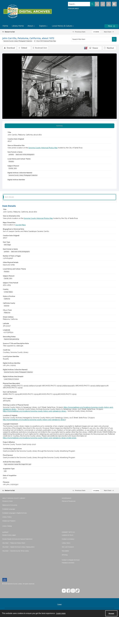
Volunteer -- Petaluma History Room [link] (13, 543)
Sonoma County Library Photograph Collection (17, 41)
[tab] (59, 126)
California (7, 299)
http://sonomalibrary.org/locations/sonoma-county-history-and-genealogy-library (34, 420)
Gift (5, 471)
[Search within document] (114, 39)
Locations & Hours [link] (67, 535)
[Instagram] (73, 591)
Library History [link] (7, 517)
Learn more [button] (61, 613)
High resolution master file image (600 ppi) (17, 464)
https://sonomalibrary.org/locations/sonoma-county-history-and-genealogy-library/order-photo (39, 438)
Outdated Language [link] (8, 509)
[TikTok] (77, 591)
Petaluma (7, 312)
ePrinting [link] (65, 555)
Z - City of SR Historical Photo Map (45, 41)
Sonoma (6, 306)
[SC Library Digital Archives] (27, 11)
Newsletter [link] (65, 551)
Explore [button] (42, 26)
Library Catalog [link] (7, 526)
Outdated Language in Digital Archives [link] (14, 513)
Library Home (18, 26)
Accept (111, 613)
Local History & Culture (11, 379)
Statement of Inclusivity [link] (9, 505)
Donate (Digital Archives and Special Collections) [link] (17, 539)
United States (8, 292)
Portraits (11, 161)
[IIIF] (86, 48)
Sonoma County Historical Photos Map (43, 148)
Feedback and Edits (68, 563)
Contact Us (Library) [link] (68, 539)
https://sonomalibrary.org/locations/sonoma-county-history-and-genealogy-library (34, 411)
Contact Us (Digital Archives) (70, 560)
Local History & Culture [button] (62, 26)
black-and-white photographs (25, 154)
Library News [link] (66, 543)
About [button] (30, 26)
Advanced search (73, 8)
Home (5, 26)
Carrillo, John (13, 168)
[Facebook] (68, 591)
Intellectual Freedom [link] (8, 521)
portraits (11, 154)
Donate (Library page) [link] (9, 535)
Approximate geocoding (11, 339)
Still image (7, 244)
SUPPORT (5, 532)
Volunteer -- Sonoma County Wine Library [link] (15, 551)
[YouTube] (64, 591)
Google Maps (20, 225)
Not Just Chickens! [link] (68, 547)
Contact (59, 604)
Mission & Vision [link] (7, 501)
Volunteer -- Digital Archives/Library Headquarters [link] (18, 547)
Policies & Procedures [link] (68, 501)
